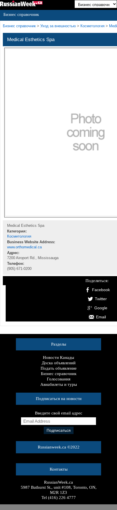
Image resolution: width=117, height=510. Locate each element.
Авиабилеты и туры (58, 384)
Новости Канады (58, 357)
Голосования (58, 379)
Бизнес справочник (58, 373)
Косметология (92, 26)
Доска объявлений (59, 363)
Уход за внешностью (58, 26)
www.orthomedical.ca (24, 247)
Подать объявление (59, 368)
